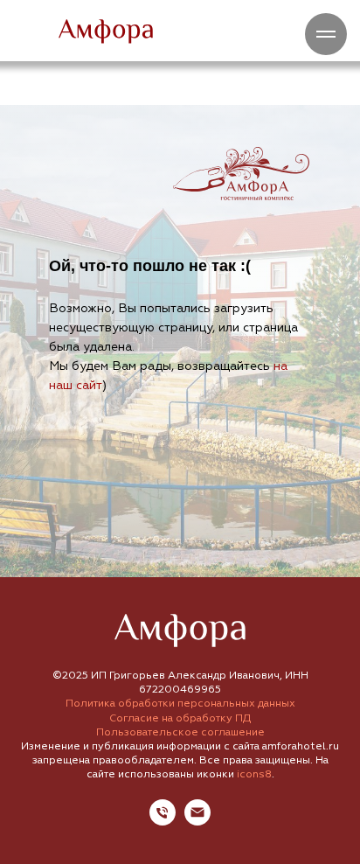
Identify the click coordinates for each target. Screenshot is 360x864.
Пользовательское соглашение (180, 732)
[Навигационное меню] (326, 34)
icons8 (254, 774)
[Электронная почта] (197, 820)
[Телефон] (162, 820)
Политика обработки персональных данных (180, 703)
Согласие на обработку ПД (180, 718)
